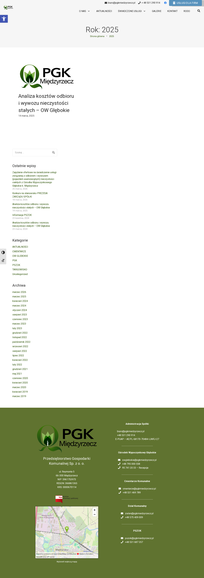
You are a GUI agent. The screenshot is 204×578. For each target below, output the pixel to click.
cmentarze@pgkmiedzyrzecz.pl (138, 488)
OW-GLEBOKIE (20, 256)
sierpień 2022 (19, 351)
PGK (14, 260)
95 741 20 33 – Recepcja (134, 467)
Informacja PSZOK (22, 215)
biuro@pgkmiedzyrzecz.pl (129, 431)
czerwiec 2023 (20, 319)
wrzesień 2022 (20, 346)
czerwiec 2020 (20, 378)
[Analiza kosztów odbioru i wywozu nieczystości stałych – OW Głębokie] (46, 77)
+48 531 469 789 (131, 492)
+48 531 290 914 (125, 435)
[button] (4, 19)
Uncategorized (20, 274)
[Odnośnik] (8, 7)
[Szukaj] (199, 10)
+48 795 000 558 (130, 463)
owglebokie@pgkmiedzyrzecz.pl (138, 460)
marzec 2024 (19, 305)
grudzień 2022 (20, 332)
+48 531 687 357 (133, 542)
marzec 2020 (19, 387)
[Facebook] (165, 2)
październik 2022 (21, 342)
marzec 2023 (19, 323)
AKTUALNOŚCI (20, 246)
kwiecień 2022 (20, 360)
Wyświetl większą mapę (67, 562)
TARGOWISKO (19, 269)
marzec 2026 (19, 292)
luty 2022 (17, 364)
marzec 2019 (19, 396)
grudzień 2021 (20, 369)
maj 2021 (17, 373)
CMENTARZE (19, 251)
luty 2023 (17, 328)
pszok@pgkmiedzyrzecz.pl (138, 538)
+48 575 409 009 (133, 517)
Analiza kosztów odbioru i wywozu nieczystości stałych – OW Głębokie (46, 103)
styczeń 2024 (19, 310)
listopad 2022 (19, 337)
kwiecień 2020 (20, 382)
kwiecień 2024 (20, 301)
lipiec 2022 (18, 355)
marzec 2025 (19, 296)
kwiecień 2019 (20, 391)
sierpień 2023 (19, 314)
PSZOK (16, 265)
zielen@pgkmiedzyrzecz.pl (138, 513)
